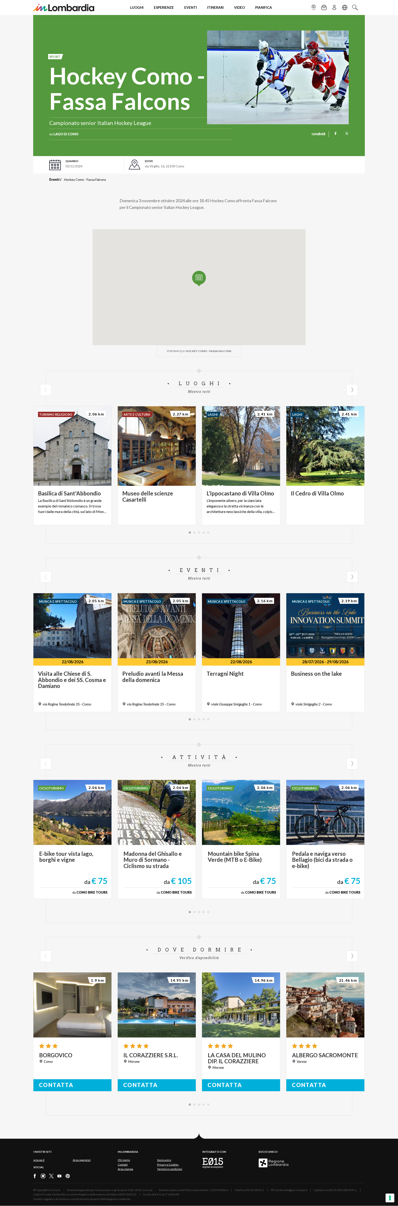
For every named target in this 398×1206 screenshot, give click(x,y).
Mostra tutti (199, 391)
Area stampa (125, 1169)
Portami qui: (199, 351)
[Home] (63, 7)
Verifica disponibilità (199, 958)
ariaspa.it (38, 1160)
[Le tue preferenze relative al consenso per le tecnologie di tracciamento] (390, 1198)
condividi (318, 134)
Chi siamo (124, 1160)
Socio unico (164, 1160)
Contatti (123, 1164)
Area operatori (82, 1160)
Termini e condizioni (169, 1169)
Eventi (54, 179)
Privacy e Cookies (168, 1164)
